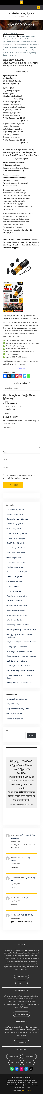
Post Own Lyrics (33, 1082)
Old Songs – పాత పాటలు (15, 581)
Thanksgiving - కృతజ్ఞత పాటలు (21, 41)
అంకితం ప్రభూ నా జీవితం (14, 713)
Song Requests (21, 1042)
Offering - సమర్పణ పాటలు (11, 39)
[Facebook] (5, 376)
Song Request (21, 1082)
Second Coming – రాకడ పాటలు (17, 605)
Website (6, 467)
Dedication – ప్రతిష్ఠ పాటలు (15, 524)
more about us (21, 976)
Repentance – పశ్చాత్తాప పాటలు (17, 596)
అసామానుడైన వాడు (25, 898)
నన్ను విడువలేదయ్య (13, 704)
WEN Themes (26, 1090)
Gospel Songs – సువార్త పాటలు (17, 548)
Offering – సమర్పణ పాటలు (15, 577)
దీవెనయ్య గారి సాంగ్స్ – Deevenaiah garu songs (22, 656)
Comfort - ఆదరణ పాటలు (27, 36)
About (28, 1087)
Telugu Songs (13, 1056)
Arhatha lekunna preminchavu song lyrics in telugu (19, 50)
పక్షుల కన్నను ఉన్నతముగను (15, 718)
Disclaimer (19, 1085)
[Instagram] (20, 376)
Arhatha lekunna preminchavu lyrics (28, 44)
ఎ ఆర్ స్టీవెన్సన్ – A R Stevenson (17, 646)
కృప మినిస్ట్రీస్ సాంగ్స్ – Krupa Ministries (19, 651)
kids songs (28, 1062)
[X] (9, 376)
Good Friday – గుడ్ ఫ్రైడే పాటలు (17, 543)
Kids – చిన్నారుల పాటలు (14, 557)
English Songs (29, 1056)
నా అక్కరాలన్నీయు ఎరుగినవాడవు (17, 699)
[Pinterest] (16, 376)
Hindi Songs (32, 1080)
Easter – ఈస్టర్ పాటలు (14, 528)
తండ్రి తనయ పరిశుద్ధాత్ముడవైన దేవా (18, 709)
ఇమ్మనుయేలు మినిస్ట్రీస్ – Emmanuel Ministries (21, 642)
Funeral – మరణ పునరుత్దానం (16, 538)
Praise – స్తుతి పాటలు (13, 586)
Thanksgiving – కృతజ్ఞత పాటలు (17, 615)
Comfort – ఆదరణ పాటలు (15, 514)
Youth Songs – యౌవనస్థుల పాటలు (18, 625)
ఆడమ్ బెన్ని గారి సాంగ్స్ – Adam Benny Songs (21, 629)
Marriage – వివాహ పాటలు (15, 567)
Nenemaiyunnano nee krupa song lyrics (15, 52)
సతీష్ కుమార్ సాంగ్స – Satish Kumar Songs (20, 670)
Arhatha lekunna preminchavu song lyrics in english (19, 47)
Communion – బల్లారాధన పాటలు (17, 519)
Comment (7, 428)
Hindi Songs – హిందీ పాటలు (16, 552)
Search (8, 730)
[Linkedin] (13, 376)
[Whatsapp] (28, 376)
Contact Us (10, 1085)
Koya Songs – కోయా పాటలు (16, 562)
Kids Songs (10, 1082)
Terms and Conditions (31, 1085)
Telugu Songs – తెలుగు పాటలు (16, 610)
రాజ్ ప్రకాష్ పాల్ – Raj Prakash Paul (18, 666)
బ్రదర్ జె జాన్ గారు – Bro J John (17, 661)
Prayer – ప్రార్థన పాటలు (14, 591)
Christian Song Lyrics (21, 13)
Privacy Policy (19, 1087)
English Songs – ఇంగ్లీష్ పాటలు (17, 533)
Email (5, 460)
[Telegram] (24, 376)
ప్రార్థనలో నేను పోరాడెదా (26, 915)
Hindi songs (15, 1062)
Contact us (21, 983)
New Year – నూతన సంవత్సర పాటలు (18, 572)
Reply (7, 413)
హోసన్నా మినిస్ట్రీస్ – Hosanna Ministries (19, 683)
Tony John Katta (10, 36)
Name (5, 452)
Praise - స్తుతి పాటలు (26, 39)
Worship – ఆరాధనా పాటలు (15, 620)
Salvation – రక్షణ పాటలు (14, 601)
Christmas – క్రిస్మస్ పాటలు (15, 509)
